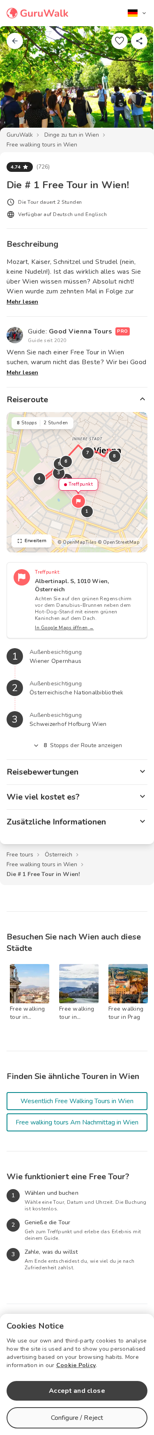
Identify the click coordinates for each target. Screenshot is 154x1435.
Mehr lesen (22, 302)
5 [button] (59, 464)
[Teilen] (139, 41)
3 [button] (58, 473)
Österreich (58, 854)
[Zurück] (15, 41)
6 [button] (66, 461)
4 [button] (39, 478)
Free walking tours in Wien (42, 145)
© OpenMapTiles (76, 542)
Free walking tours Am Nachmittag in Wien (77, 1122)
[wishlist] (119, 41)
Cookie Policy (76, 1365)
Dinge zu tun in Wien (71, 135)
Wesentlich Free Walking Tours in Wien (77, 1101)
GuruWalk (20, 135)
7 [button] (88, 453)
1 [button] (87, 511)
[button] (78, 501)
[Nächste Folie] (134, 83)
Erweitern (36, 541)
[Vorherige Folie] (19, 83)
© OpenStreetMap (119, 542)
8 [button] (114, 456)
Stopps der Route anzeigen (83, 745)
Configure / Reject (77, 1417)
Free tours (20, 854)
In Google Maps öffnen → (64, 628)
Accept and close (77, 1390)
